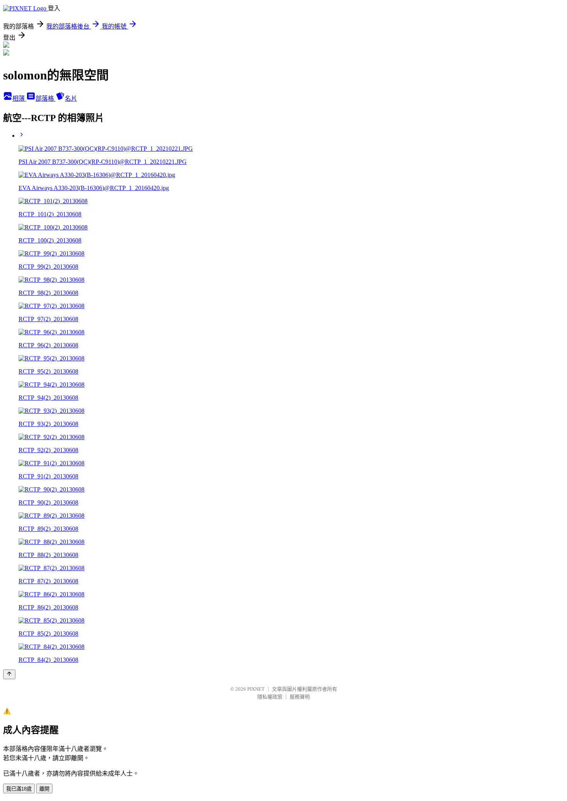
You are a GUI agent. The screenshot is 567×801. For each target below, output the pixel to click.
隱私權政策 (269, 697)
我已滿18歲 (19, 789)
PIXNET (256, 689)
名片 (71, 98)
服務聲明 (300, 697)
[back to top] (9, 674)
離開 (44, 789)
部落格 (45, 98)
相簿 (19, 98)
